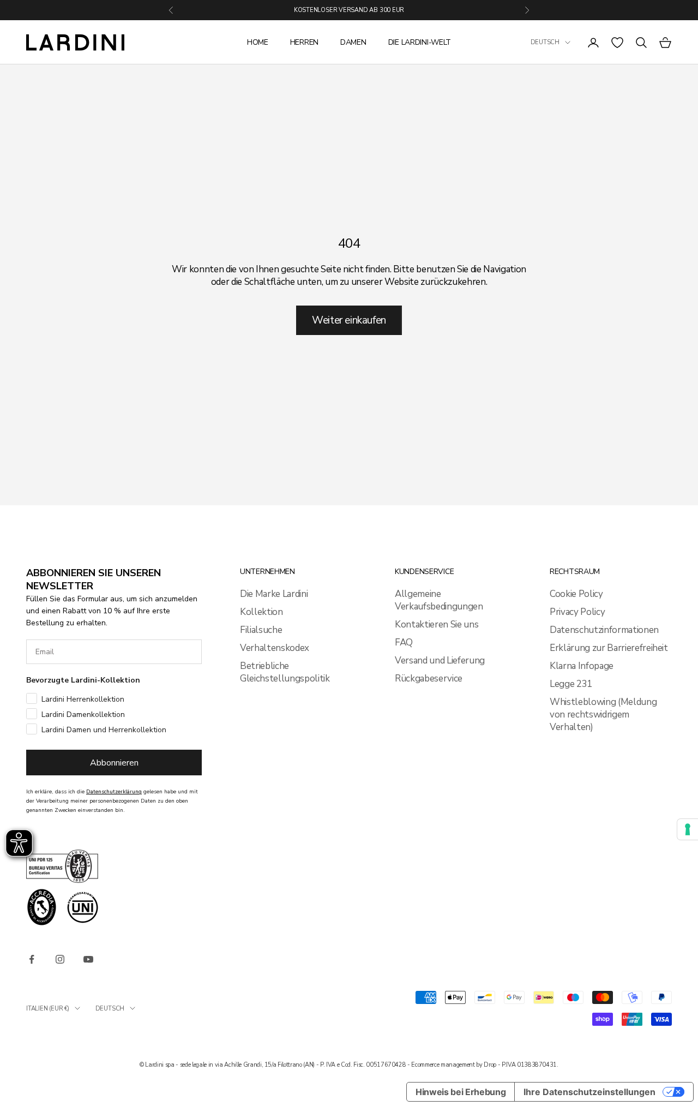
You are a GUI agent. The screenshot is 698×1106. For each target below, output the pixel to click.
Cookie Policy (576, 594)
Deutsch (545, 42)
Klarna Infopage (581, 666)
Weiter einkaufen (349, 320)
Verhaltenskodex (274, 648)
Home (257, 42)
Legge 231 (571, 684)
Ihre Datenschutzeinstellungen (589, 1091)
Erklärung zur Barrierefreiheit (609, 648)
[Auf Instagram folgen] (60, 959)
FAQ (404, 642)
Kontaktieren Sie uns (436, 624)
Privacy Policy (577, 612)
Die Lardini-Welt (420, 42)
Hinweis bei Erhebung (461, 1091)
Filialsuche (261, 630)
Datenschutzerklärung (114, 792)
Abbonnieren (114, 763)
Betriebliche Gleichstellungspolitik (285, 672)
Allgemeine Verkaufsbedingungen (439, 600)
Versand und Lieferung (440, 660)
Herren (304, 42)
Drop (490, 1065)
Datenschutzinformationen (604, 630)
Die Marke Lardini (274, 594)
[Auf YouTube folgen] (88, 959)
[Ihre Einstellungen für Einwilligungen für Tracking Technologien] (687, 829)
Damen (353, 42)
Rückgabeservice (428, 678)
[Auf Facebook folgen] (31, 959)
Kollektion (261, 612)
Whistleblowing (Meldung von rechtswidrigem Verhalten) (603, 714)
